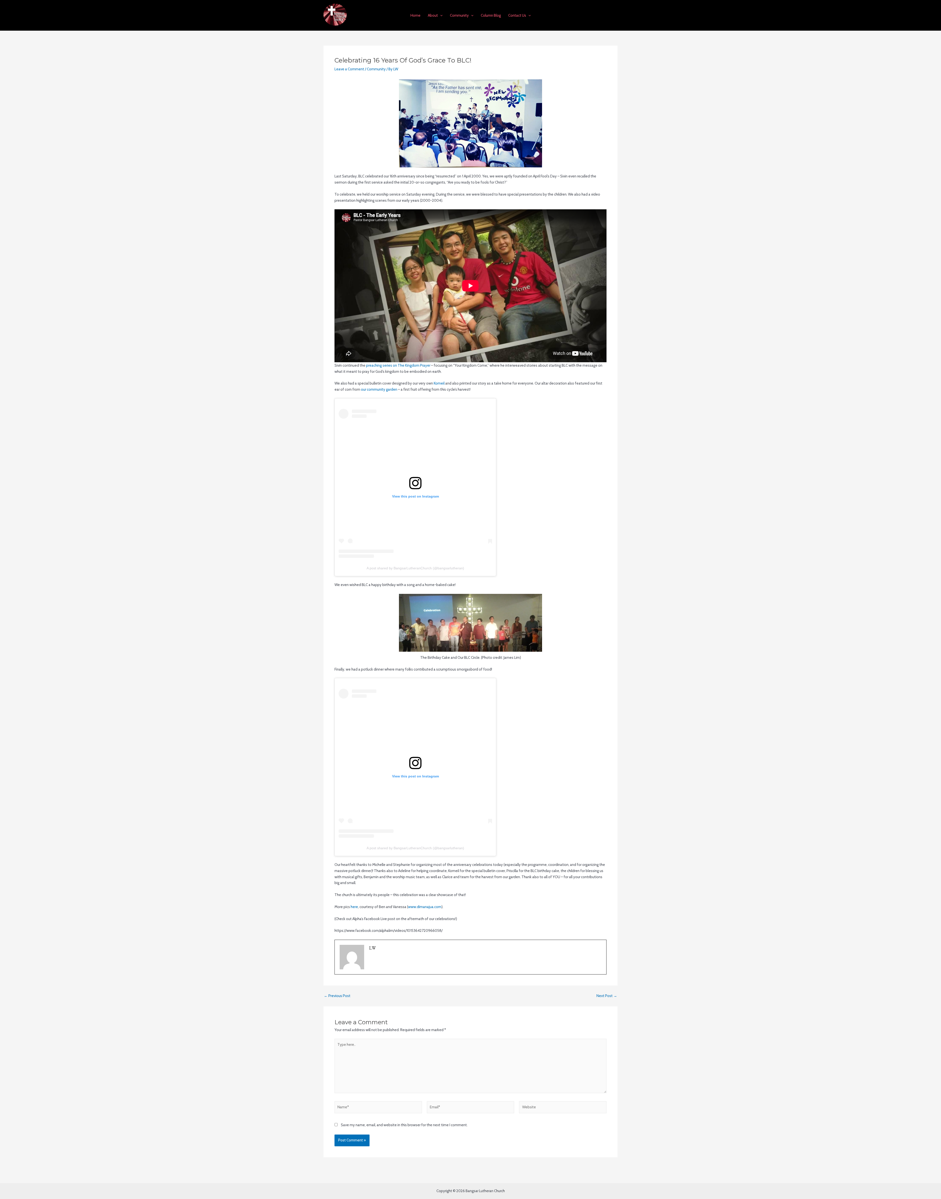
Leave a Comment (349, 69)
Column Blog (491, 15)
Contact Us (517, 15)
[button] (440, 15)
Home (415, 15)
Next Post (606, 996)
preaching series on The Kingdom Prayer (398, 365)
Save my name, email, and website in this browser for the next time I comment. (404, 1125)
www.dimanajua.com (424, 907)
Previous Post (337, 996)
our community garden (379, 389)
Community (459, 15)
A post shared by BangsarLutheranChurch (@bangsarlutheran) (415, 568)
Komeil (439, 383)
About (433, 15)
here (354, 907)
